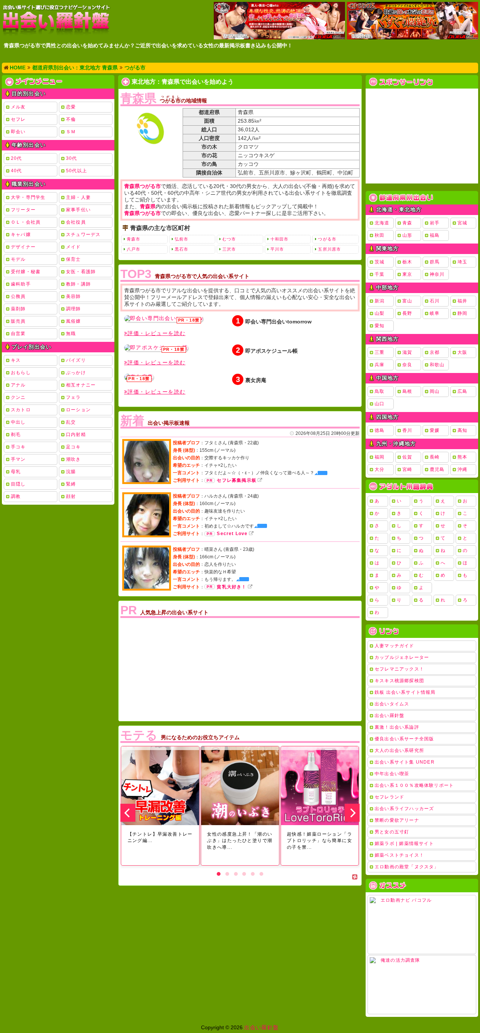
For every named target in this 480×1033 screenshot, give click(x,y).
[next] (352, 813)
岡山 (435, 391)
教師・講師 (78, 284)
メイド (73, 247)
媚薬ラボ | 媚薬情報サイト (404, 843)
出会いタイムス (392, 704)
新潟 (379, 301)
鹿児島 (437, 469)
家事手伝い (78, 209)
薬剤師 (18, 308)
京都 (435, 352)
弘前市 (181, 239)
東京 (407, 274)
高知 (462, 430)
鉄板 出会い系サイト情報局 (405, 692)
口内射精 (76, 434)
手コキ (18, 447)
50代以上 (76, 170)
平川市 (277, 249)
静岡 (462, 313)
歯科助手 (21, 284)
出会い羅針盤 (389, 715)
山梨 (379, 313)
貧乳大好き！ (231, 586)
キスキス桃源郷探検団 (399, 680)
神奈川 (437, 274)
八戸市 (133, 249)
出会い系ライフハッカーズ (404, 808)
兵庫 (379, 364)
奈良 (407, 364)
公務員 (18, 296)
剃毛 (16, 434)
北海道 (382, 223)
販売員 (18, 321)
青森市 (133, 239)
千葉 (379, 274)
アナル (18, 385)
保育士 (73, 259)
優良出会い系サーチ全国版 (404, 738)
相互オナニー (81, 385)
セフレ (18, 119)
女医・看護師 (81, 271)
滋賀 (407, 352)
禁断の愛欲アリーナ (397, 820)
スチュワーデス (83, 234)
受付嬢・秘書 (25, 271)
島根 (407, 391)
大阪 (462, 352)
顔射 (71, 496)
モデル (18, 259)
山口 (379, 403)
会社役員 (76, 222)
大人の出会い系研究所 (399, 750)
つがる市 (327, 239)
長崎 (435, 457)
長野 (407, 313)
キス (16, 360)
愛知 (379, 325)
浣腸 (71, 471)
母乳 (16, 471)
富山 (407, 301)
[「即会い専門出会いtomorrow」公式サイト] (163, 318)
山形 (407, 235)
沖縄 (462, 469)
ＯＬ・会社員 (25, 222)
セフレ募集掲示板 (236, 480)
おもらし (21, 372)
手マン (18, 459)
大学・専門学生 (28, 197)
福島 (435, 235)
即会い (18, 131)
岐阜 (435, 313)
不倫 (71, 119)
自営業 (18, 333)
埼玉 (462, 262)
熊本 (462, 457)
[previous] (127, 813)
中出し (18, 422)
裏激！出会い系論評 (397, 727)
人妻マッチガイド (394, 645)
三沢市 (229, 249)
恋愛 (71, 107)
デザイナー (23, 247)
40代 (16, 170)
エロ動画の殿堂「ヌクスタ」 (407, 866)
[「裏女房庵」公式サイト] (138, 377)
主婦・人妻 (78, 197)
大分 (379, 469)
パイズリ (76, 360)
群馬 (435, 262)
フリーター (23, 209)
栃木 (407, 262)
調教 (16, 496)
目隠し (18, 484)
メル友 (18, 107)
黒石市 (181, 249)
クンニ (18, 397)
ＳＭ (71, 131)
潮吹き (73, 459)
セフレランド (389, 797)
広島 (462, 391)
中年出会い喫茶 (392, 773)
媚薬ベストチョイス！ (399, 855)
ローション (78, 409)
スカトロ (21, 409)
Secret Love (232, 533)
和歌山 (437, 364)
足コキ (73, 447)
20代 (16, 158)
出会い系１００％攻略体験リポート (414, 785)
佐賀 (407, 457)
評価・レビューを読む (156, 333)
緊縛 (71, 484)
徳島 (379, 430)
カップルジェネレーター (402, 657)
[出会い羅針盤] (56, 20)
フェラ (73, 397)
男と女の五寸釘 (392, 832)
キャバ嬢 (21, 234)
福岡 (379, 457)
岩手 (435, 223)
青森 (407, 223)
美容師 (73, 296)
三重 (379, 352)
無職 (71, 333)
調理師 (73, 308)
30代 (71, 158)
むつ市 (229, 239)
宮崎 (407, 469)
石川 (435, 301)
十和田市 (279, 239)
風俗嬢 (73, 321)
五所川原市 (329, 249)
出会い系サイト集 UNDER (405, 762)
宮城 (462, 223)
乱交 (71, 422)
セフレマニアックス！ (399, 669)
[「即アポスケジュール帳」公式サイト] (156, 347)
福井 (462, 301)
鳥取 (379, 391)
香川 (407, 430)
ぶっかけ (76, 372)
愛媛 (435, 430)
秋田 (379, 235)
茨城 (379, 262)
